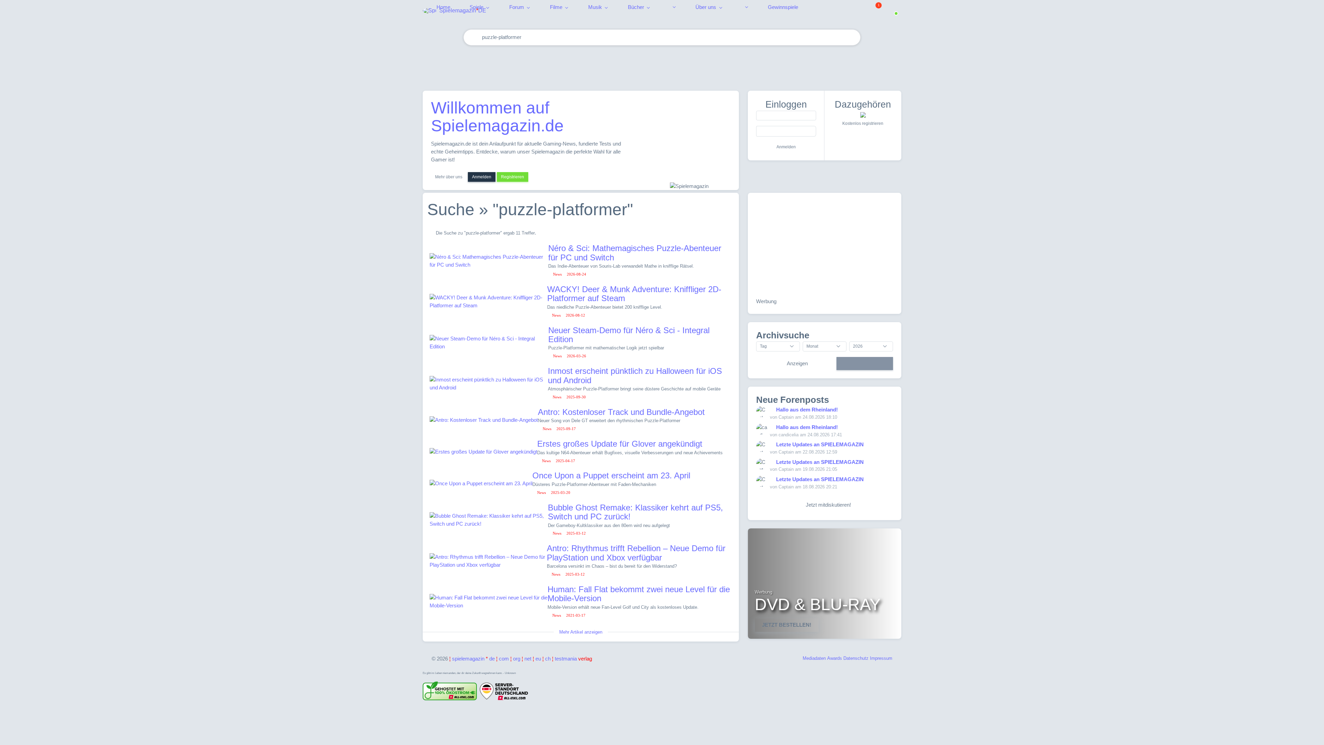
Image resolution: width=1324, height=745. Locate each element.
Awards (834, 658)
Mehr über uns (448, 177)
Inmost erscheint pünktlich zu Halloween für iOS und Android (635, 375)
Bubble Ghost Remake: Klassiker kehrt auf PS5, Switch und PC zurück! (635, 512)
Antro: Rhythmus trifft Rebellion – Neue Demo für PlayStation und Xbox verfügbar (636, 553)
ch (548, 659)
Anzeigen (797, 363)
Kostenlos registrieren (862, 123)
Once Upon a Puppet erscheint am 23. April (611, 475)
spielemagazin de (473, 659)
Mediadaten (814, 658)
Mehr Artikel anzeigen (580, 632)
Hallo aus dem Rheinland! (807, 410)
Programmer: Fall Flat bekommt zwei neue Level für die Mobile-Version (639, 594)
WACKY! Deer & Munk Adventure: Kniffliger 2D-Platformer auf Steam (634, 294)
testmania (573, 659)
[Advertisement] (662, 66)
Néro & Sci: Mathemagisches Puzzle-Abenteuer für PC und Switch (634, 253)
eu (538, 659)
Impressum (881, 658)
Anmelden (481, 177)
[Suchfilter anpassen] (828, 37)
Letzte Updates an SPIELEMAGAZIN (820, 444)
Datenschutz (856, 658)
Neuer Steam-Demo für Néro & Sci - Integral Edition (629, 335)
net (527, 659)
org (516, 659)
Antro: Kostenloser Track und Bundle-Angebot (621, 412)
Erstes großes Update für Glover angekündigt (619, 443)
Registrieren (512, 177)
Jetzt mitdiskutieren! (827, 505)
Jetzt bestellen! (786, 625)
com (504, 659)
